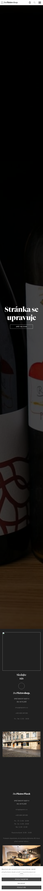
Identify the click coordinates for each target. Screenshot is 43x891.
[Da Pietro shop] (11, 2)
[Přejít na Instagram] (21, 686)
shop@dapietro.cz (21, 707)
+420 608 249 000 (21, 713)
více (21, 873)
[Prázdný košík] (29, 3)
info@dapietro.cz (21, 809)
